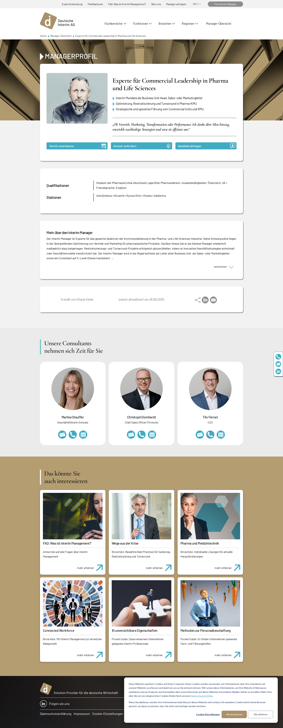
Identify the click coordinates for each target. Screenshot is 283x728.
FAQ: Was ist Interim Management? (127, 4)
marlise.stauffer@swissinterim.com (62, 435)
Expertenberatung (72, 4)
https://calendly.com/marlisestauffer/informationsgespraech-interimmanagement (83, 435)
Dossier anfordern (124, 146)
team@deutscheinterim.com (278, 364)
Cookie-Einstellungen (208, 714)
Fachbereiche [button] (113, 23)
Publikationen (95, 4)
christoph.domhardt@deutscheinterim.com (131, 435)
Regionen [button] (188, 23)
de (194, 3)
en (199, 3)
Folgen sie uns (59, 704)
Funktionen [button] (140, 23)
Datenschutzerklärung (55, 714)
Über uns (156, 4)
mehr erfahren (85, 568)
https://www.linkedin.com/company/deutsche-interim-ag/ (278, 371)
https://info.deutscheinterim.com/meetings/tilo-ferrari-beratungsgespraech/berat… (221, 435)
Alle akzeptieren (234, 714)
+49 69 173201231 (210, 435)
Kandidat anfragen (189, 146)
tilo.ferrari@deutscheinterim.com (200, 435)
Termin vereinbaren (61, 146)
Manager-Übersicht (218, 23)
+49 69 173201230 (278, 357)
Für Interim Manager (225, 4)
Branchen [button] (165, 23)
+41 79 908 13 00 (73, 435)
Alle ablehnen (261, 714)
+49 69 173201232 (141, 435)
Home (43, 35)
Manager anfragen (176, 4)
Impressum (82, 714)
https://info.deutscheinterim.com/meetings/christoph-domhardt (152, 435)
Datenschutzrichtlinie (202, 695)
